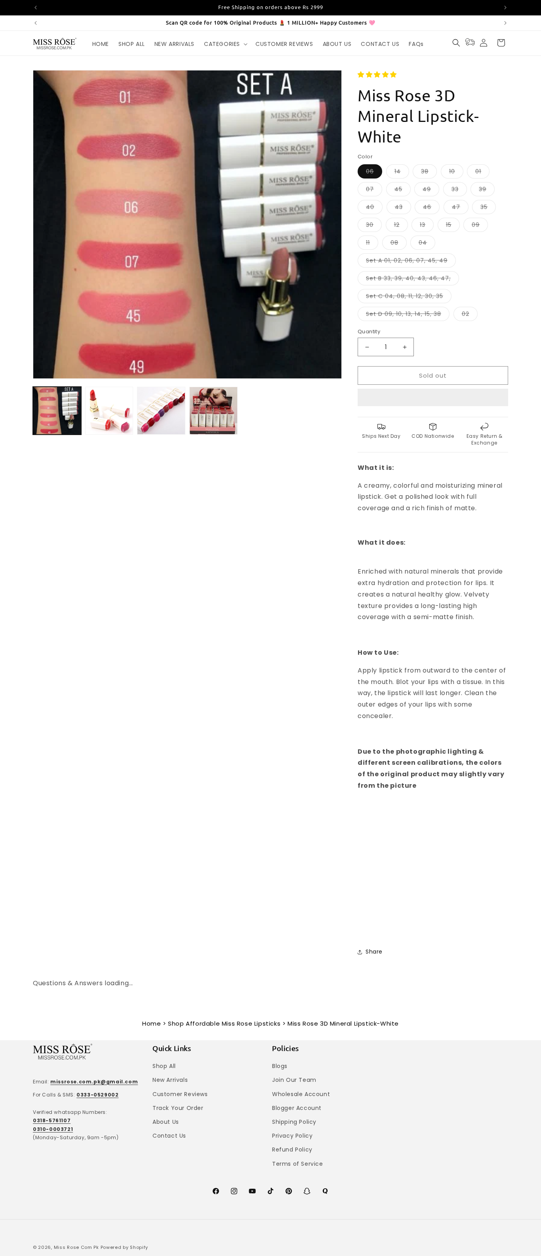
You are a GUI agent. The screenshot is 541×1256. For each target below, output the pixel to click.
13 (427, 226)
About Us (165, 1122)
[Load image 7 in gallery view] (213, 411)
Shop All (164, 1066)
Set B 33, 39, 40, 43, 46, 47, (412, 279)
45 (402, 190)
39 (487, 190)
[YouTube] (252, 1191)
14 (401, 173)
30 (374, 226)
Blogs (280, 1066)
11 (372, 244)
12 (401, 226)
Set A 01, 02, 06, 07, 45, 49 (411, 262)
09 (480, 226)
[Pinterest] (288, 1191)
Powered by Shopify (125, 1247)
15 (453, 226)
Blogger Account (297, 1108)
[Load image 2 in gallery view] (109, 411)
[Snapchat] (307, 1191)
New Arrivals (170, 1080)
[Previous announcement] (35, 7)
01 (482, 173)
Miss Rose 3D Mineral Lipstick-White (343, 1023)
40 (374, 208)
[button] (378, 74)
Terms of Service (297, 1164)
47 (460, 208)
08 (399, 244)
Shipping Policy (294, 1122)
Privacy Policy (292, 1136)
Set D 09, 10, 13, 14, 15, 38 (408, 315)
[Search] (456, 42)
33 (459, 190)
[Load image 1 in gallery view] (57, 411)
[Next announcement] (505, 7)
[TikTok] (270, 1191)
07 (374, 190)
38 (429, 173)
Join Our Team (294, 1080)
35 (488, 208)
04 (427, 244)
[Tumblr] (325, 1191)
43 (403, 208)
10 (456, 173)
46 (431, 208)
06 (374, 173)
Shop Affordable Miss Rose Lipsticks (224, 1023)
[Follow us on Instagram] (234, 1191)
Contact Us (169, 1136)
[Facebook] (216, 1191)
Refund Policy (292, 1149)
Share (374, 952)
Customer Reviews (180, 1094)
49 (431, 190)
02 (470, 315)
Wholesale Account (301, 1094)
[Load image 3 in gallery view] (161, 411)
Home (151, 1023)
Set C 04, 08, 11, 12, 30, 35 (408, 297)
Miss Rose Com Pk (76, 1247)
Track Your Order (178, 1108)
